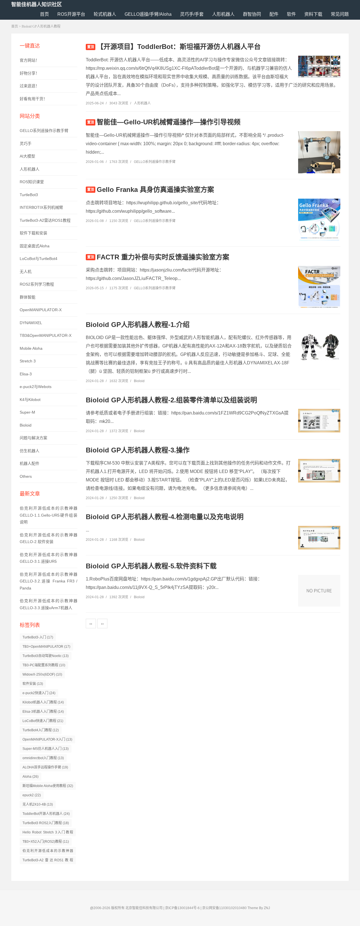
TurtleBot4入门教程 (40, 730)
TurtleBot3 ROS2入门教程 (45, 823)
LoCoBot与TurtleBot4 (38, 258)
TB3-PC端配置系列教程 (43, 665)
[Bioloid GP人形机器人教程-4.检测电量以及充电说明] (319, 538)
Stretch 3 (28, 361)
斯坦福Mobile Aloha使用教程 (47, 786)
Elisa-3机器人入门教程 (43, 712)
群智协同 (252, 14)
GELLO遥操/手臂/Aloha (148, 14)
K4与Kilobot (30, 399)
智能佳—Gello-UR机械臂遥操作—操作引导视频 (168, 122)
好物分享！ (29, 73)
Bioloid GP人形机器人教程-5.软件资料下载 (151, 566)
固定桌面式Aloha (35, 246)
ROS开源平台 (71, 14)
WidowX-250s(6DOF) (42, 674)
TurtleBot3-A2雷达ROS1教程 (45, 220)
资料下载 (313, 14)
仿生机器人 (29, 451)
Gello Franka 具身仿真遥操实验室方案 (155, 189)
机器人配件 (29, 463)
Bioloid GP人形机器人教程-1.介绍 (138, 324)
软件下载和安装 (33, 233)
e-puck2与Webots (35, 386)
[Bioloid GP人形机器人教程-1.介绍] (319, 346)
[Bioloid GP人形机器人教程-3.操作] (319, 471)
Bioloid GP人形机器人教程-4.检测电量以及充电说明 (165, 517)
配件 (273, 14)
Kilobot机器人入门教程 (43, 702)
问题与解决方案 (33, 438)
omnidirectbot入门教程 (43, 758)
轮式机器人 (105, 14)
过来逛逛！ (29, 86)
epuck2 (31, 795)
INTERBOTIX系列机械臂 (41, 207)
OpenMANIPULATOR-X (41, 310)
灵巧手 (26, 143)
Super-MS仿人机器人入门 (45, 749)
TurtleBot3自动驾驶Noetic (45, 656)
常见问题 (340, 14)
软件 (291, 14)
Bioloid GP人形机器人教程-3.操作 (138, 450)
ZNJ (267, 908)
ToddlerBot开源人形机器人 (46, 814)
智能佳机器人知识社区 (36, 4)
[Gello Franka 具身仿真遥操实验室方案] (319, 228)
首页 (44, 14)
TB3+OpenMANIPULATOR (46, 647)
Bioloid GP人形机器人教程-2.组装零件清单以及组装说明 (171, 400)
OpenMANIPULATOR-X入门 (47, 739)
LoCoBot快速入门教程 (42, 721)
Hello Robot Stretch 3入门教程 (47, 833)
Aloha (30, 777)
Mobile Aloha (31, 348)
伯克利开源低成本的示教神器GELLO (47, 852)
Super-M (27, 412)
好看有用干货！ (33, 99)
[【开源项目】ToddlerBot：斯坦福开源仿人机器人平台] (319, 66)
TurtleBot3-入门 (37, 637)
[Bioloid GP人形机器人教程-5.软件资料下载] (319, 591)
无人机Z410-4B (37, 804)
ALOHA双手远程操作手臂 (45, 767)
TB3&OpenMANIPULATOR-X (45, 335)
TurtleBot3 (29, 194)
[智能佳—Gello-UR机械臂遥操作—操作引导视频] (319, 159)
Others (26, 476)
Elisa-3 (26, 374)
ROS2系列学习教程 (37, 284)
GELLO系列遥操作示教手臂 (44, 130)
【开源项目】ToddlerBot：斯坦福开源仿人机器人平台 (179, 46)
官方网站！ (29, 60)
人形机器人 (223, 14)
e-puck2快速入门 (38, 693)
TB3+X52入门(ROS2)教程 (45, 842)
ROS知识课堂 (32, 182)
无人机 (26, 271)
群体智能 (27, 297)
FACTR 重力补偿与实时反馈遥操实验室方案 (163, 257)
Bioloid (26, 425)
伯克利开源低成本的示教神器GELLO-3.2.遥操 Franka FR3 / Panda (48, 581)
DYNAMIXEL (31, 322)
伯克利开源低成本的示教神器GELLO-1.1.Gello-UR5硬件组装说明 (48, 515)
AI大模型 (27, 156)
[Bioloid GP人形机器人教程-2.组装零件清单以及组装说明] (319, 420)
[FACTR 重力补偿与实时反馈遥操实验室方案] (319, 296)
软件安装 (32, 684)
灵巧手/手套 (192, 14)
